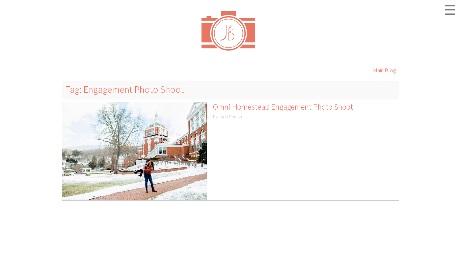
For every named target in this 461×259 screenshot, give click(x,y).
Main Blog (384, 70)
